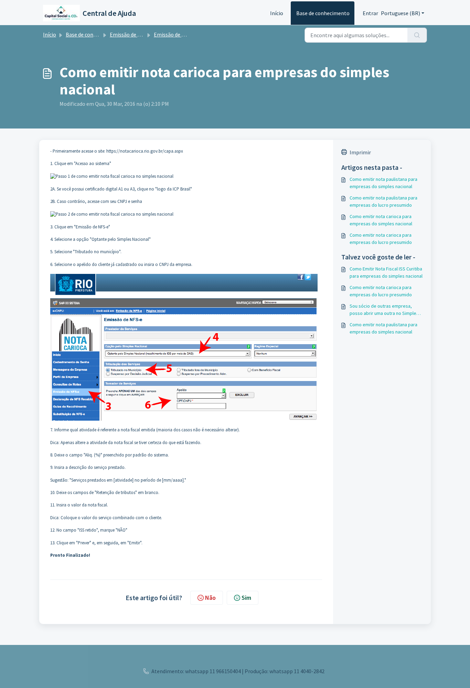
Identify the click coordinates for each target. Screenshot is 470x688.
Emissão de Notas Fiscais (139, 34)
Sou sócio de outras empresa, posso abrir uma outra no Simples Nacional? (384, 310)
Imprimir (360, 152)
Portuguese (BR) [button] (400, 13)
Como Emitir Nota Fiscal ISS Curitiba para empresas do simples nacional (386, 272)
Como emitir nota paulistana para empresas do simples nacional (383, 182)
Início (276, 13)
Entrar (370, 13)
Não (210, 598)
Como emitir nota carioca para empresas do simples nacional (381, 220)
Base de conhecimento (323, 13)
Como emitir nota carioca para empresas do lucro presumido (381, 238)
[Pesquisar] (417, 35)
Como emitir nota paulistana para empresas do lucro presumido (383, 201)
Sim (246, 598)
